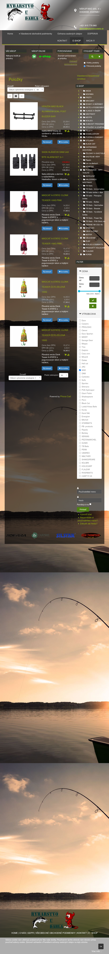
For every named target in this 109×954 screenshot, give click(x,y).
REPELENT (90, 176)
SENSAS (85, 436)
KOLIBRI (85, 462)
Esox (84, 320)
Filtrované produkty (93, 66)
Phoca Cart (65, 396)
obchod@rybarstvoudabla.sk (91, 28)
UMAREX (86, 453)
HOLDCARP (87, 466)
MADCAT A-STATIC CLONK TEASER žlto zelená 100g (55, 286)
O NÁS (22, 932)
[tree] (89, 172)
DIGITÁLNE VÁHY (93, 156)
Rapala (88, 160)
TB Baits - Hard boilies (94, 205)
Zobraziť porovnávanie (70, 62)
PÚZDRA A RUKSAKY (94, 137)
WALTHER (86, 456)
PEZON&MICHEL (89, 439)
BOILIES (89, 120)
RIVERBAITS (87, 472)
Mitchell (85, 419)
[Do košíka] (65, 131)
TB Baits (89, 185)
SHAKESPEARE (88, 459)
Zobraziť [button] (48, 142)
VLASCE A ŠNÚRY (93, 110)
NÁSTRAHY (90, 114)
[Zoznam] (21, 96)
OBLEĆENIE (91, 238)
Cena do (81, 285)
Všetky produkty (92, 62)
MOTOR (89, 234)
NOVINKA (89, 94)
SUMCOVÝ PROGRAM (95, 124)
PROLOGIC (86, 327)
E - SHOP (93, 932)
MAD (84, 370)
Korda (84, 409)
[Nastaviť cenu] (93, 300)
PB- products (87, 426)
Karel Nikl (86, 413)
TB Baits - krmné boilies (95, 189)
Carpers (85, 323)
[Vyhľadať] (92, 56)
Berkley (85, 433)
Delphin (85, 350)
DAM (84, 373)
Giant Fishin (87, 393)
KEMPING (90, 166)
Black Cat (86, 403)
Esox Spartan (87, 333)
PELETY (89, 130)
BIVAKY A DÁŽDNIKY (94, 104)
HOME (14, 932)
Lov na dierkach (92, 163)
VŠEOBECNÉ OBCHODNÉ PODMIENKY (55, 932)
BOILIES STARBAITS (94, 244)
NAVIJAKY (90, 100)
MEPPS (89, 117)
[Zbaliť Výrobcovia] (80, 313)
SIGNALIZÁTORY (92, 134)
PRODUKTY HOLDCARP (95, 247)
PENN (84, 449)
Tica (83, 347)
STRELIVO (90, 228)
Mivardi (85, 356)
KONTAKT (82, 932)
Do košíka (64, 142)
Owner (84, 330)
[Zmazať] (99, 56)
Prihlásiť (83, 509)
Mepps (84, 343)
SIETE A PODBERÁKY (95, 107)
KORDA (89, 254)
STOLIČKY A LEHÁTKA (95, 127)
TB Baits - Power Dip (94, 218)
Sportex (85, 383)
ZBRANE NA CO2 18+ (94, 224)
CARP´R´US (87, 476)
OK (101, 946)
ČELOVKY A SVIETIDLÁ (95, 153)
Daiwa (84, 360)
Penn (84, 400)
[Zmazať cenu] (92, 306)
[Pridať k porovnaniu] (68, 131)
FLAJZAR (89, 251)
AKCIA (88, 91)
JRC (83, 366)
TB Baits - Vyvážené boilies (92, 213)
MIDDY (85, 337)
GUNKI (85, 443)
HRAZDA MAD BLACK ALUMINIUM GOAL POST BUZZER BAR (54, 111)
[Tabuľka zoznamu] (15, 96)
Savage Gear (87, 340)
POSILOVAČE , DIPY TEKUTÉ (92, 171)
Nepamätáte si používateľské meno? (88, 519)
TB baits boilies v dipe (94, 192)
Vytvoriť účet (86, 514)
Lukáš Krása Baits (89, 406)
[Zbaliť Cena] (80, 271)
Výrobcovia (89, 313)
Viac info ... (97, 951)
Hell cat (85, 363)
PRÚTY (89, 97)
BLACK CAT (90, 144)
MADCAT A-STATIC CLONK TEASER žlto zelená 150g (55, 335)
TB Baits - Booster (93, 208)
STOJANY (90, 140)
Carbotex (85, 376)
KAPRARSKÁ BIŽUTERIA (90, 148)
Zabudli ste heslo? (88, 523)
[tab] (89, 271)
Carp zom (86, 353)
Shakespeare (87, 396)
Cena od (81, 278)
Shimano (85, 386)
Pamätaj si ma (83, 504)
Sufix (84, 380)
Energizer (86, 416)
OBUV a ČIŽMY (92, 231)
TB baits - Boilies (92, 202)
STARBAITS (87, 423)
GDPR (31, 932)
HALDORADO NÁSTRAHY (90, 181)
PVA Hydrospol (88, 390)
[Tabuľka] (10, 96)
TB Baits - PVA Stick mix (95, 221)
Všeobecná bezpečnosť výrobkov (88, 77)
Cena (85, 271)
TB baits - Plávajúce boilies (92, 197)
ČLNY (88, 241)
